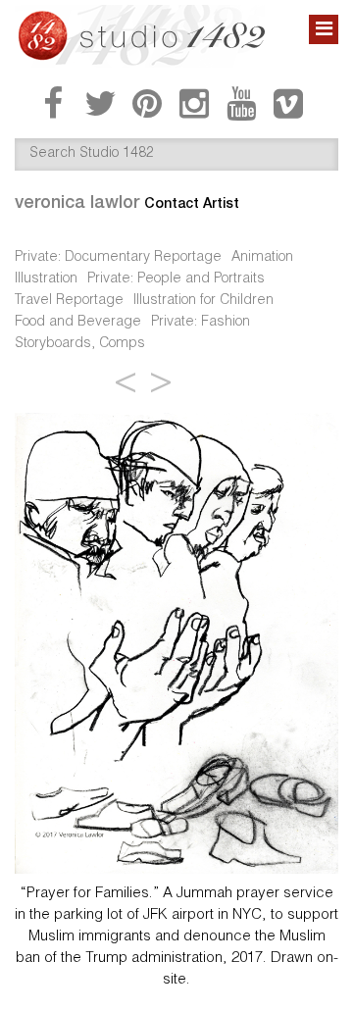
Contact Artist (191, 203)
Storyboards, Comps (80, 344)
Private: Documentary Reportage (118, 258)
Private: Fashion (200, 322)
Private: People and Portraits (176, 279)
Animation (262, 258)
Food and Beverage (78, 322)
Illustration (46, 279)
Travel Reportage (69, 301)
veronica (77, 201)
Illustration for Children (203, 301)
